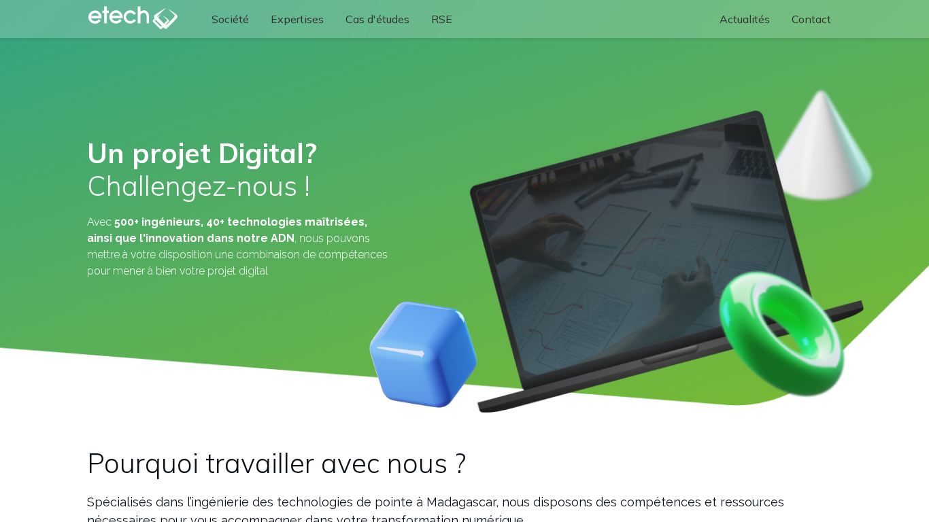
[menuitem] (230, 19)
